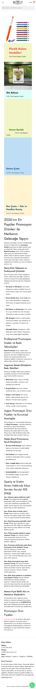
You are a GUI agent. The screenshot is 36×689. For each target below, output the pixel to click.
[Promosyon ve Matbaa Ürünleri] (18, 2)
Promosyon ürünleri (10, 619)
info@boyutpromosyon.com (9, 652)
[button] (32, 685)
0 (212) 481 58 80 (6, 648)
